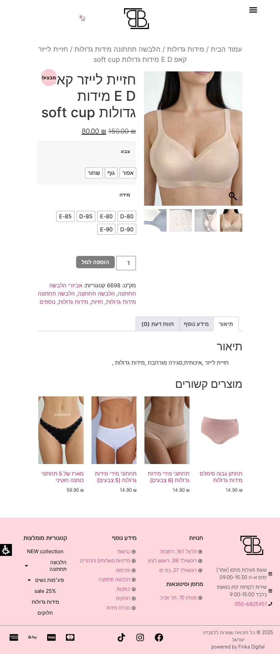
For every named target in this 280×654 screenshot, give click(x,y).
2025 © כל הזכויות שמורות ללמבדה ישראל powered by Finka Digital (238, 640)
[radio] (128, 173)
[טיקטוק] (121, 637)
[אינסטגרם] (140, 637)
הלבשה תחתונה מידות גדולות (117, 49)
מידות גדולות (185, 49)
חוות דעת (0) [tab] (157, 324)
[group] (231, 220)
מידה (125, 194)
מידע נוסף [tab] (196, 324)
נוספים (47, 301)
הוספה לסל (95, 262)
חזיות (97, 301)
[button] (253, 9)
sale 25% (45, 591)
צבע (125, 151)
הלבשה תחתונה (96, 293)
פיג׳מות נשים (49, 580)
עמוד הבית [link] (226, 49)
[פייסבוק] (158, 637)
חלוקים (45, 613)
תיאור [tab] (226, 324)
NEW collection (45, 551)
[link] (137, 18)
